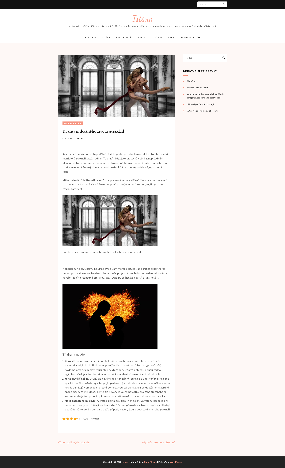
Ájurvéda (191, 81)
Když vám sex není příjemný (158, 442)
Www (171, 37)
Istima (142, 18)
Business (90, 37)
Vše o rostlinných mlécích (73, 442)
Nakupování (123, 37)
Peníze (141, 37)
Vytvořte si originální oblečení (202, 110)
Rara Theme (150, 462)
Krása (106, 37)
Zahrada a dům (190, 37)
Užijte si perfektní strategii (200, 104)
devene (79, 139)
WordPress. (176, 462)
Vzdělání (156, 37)
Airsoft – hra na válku (197, 87)
